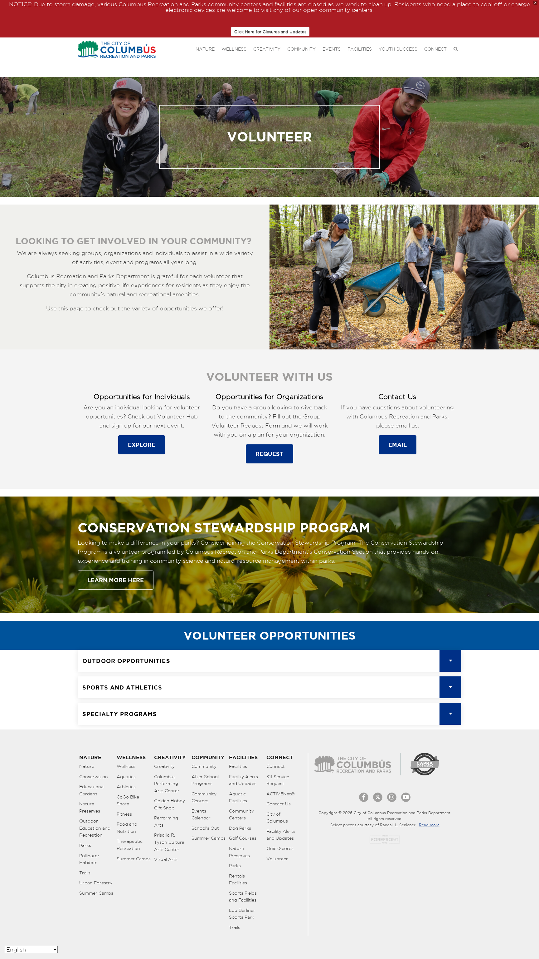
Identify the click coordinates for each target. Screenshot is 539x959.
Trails (84, 872)
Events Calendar (201, 814)
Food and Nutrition (127, 828)
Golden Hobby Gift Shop (169, 804)
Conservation (93, 776)
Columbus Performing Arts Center (166, 783)
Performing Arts (166, 821)
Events (332, 49)
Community (301, 49)
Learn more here (115, 580)
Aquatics (126, 776)
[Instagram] (391, 797)
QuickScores (280, 848)
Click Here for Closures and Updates (270, 31)
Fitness (124, 814)
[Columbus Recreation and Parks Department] (117, 48)
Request (269, 454)
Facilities (359, 49)
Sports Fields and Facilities (243, 897)
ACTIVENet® (280, 793)
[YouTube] (405, 797)
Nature (205, 49)
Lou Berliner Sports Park (242, 914)
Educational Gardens (91, 790)
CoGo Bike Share (128, 800)
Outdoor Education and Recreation (94, 828)
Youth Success (398, 49)
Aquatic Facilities (238, 797)
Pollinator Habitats (89, 859)
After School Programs (205, 780)
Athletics (126, 786)
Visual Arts (165, 859)
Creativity (266, 49)
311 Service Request (277, 780)
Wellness (233, 49)
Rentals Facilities (238, 879)
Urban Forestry (95, 882)
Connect (435, 49)
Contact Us (278, 803)
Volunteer (277, 858)
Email (397, 445)
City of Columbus (277, 818)
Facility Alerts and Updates (243, 780)
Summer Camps (96, 893)
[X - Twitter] (377, 797)
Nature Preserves (89, 807)
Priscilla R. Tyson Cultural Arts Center (169, 842)
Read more (429, 825)
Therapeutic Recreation (130, 845)
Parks (85, 845)
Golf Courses (242, 838)
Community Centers (204, 797)
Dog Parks (240, 828)
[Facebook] (363, 797)
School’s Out (205, 828)
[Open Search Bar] (455, 49)
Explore (141, 445)
